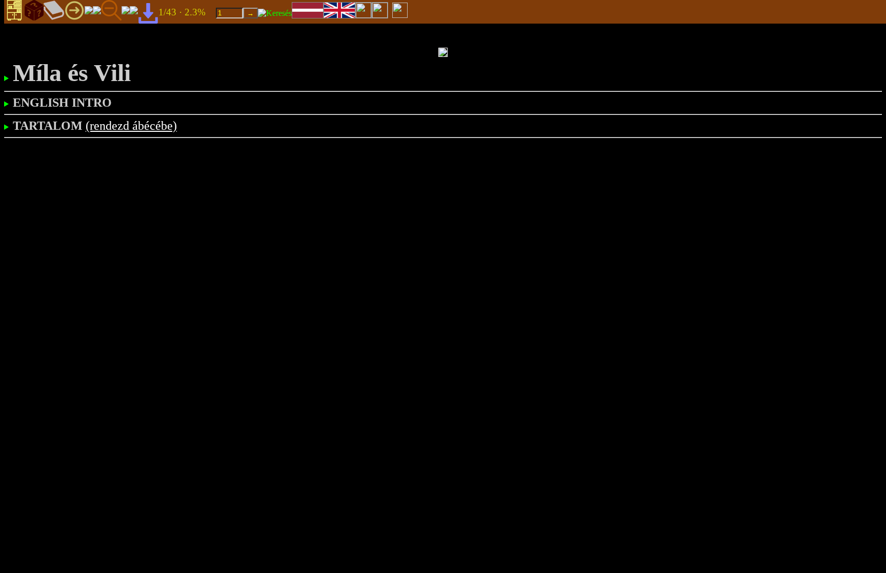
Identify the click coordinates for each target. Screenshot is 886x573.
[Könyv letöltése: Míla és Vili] (148, 12)
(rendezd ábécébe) (131, 125)
